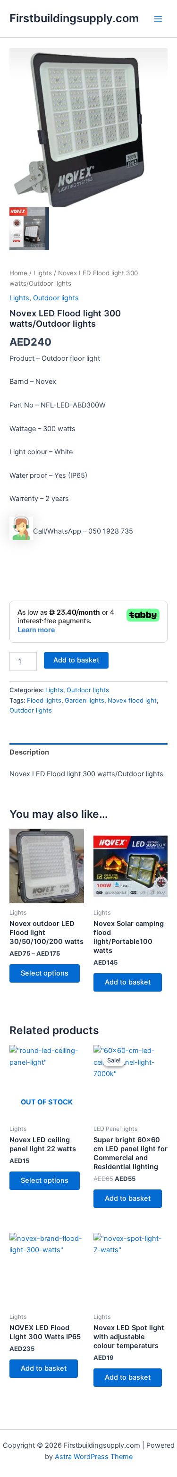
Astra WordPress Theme (94, 1456)
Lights (43, 273)
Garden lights (84, 700)
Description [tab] (29, 752)
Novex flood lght (132, 700)
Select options (44, 973)
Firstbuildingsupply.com (74, 18)
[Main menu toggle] (158, 18)
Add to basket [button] (128, 982)
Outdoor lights (56, 298)
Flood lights (44, 700)
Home (18, 273)
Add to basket (76, 660)
